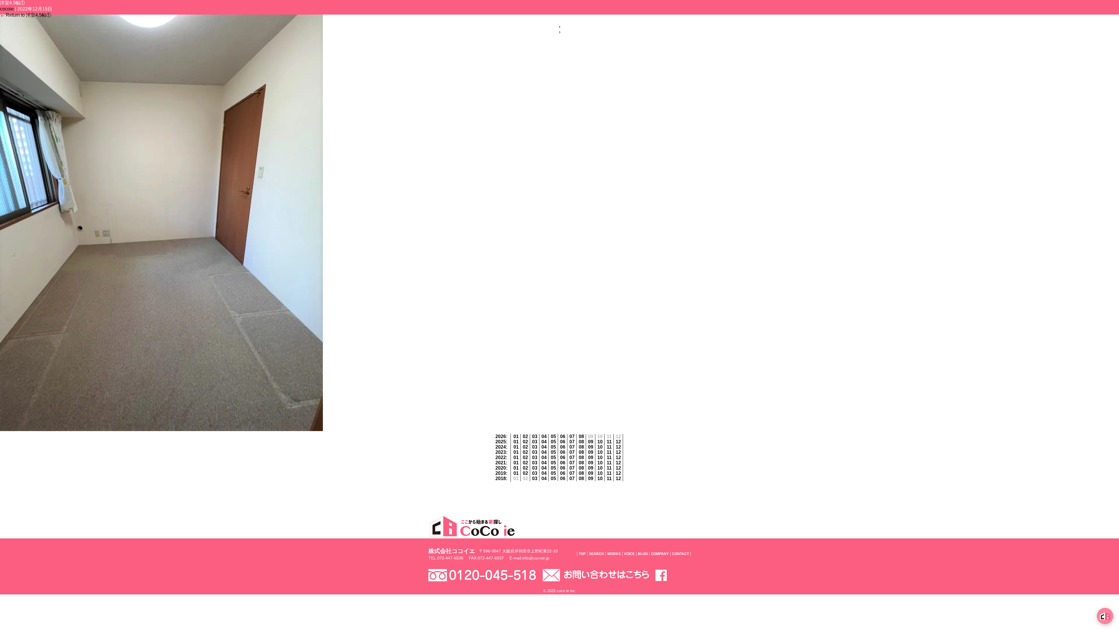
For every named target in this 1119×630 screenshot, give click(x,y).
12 (618, 441)
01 (516, 436)
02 (525, 436)
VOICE (629, 554)
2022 (500, 457)
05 (553, 436)
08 (581, 436)
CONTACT (680, 554)
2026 (500, 436)
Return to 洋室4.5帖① (25, 15)
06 (562, 436)
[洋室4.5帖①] (161, 429)
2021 (500, 462)
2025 (500, 441)
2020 (500, 468)
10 (600, 441)
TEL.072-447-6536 (445, 558)
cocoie (7, 8)
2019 (500, 473)
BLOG (643, 554)
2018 (500, 478)
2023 (500, 452)
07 (572, 436)
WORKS (614, 554)
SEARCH (596, 554)
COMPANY (660, 554)
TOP (582, 554)
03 (534, 436)
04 (544, 436)
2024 (500, 446)
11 (609, 441)
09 (590, 441)
